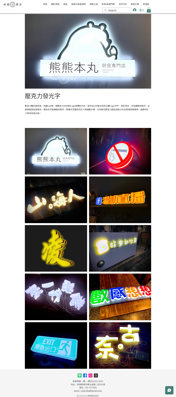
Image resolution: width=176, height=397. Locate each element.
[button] (78, 4)
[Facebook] (85, 375)
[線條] (80, 375)
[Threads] (96, 375)
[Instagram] (90, 375)
